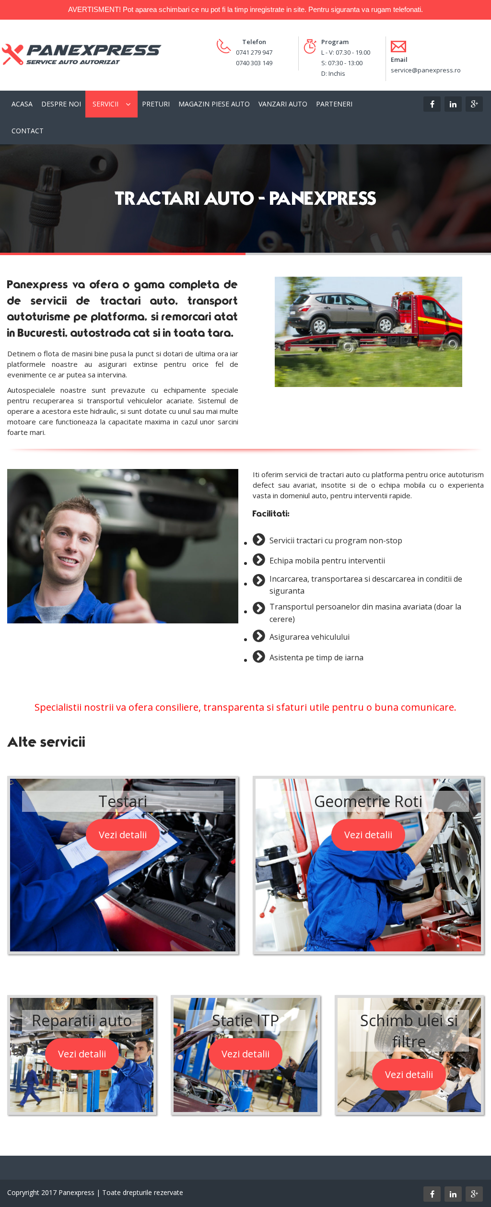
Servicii (105, 103)
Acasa (22, 103)
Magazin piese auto (214, 103)
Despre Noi (61, 103)
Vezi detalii (123, 834)
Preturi (156, 103)
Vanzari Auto (282, 103)
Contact (28, 130)
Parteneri (334, 103)
